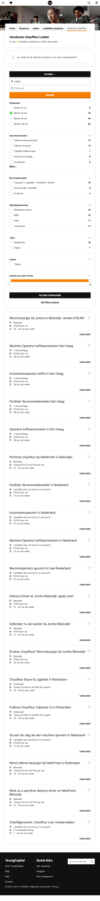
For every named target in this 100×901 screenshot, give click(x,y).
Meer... (13, 166)
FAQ (7, 876)
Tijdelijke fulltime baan (25, 151)
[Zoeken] (90, 2)
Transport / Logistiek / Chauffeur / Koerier (34, 182)
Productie (18, 193)
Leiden (36, 28)
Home (12, 28)
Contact (9, 881)
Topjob (17, 264)
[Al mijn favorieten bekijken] (11, 2)
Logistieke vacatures (53, 28)
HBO (16, 220)
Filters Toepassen (50, 295)
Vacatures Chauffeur (77, 28)
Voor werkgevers (44, 876)
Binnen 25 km (20, 113)
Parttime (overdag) (23, 156)
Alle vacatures (43, 866)
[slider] (9, 280)
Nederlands (19, 242)
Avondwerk (19, 162)
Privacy (55, 887)
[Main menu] (3, 3)
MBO (16, 215)
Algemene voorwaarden (40, 887)
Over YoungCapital (14, 866)
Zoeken (50, 95)
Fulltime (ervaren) (22, 145)
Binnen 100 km (21, 124)
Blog (7, 871)
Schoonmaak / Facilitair (25, 188)
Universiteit (19, 226)
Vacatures (24, 28)
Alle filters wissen (50, 302)
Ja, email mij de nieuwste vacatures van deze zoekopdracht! (47, 57)
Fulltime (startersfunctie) (26, 140)
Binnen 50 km (20, 118)
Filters (48, 74)
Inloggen (40, 871)
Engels (17, 247)
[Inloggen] (96, 3)
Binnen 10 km (20, 107)
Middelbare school (23, 209)
